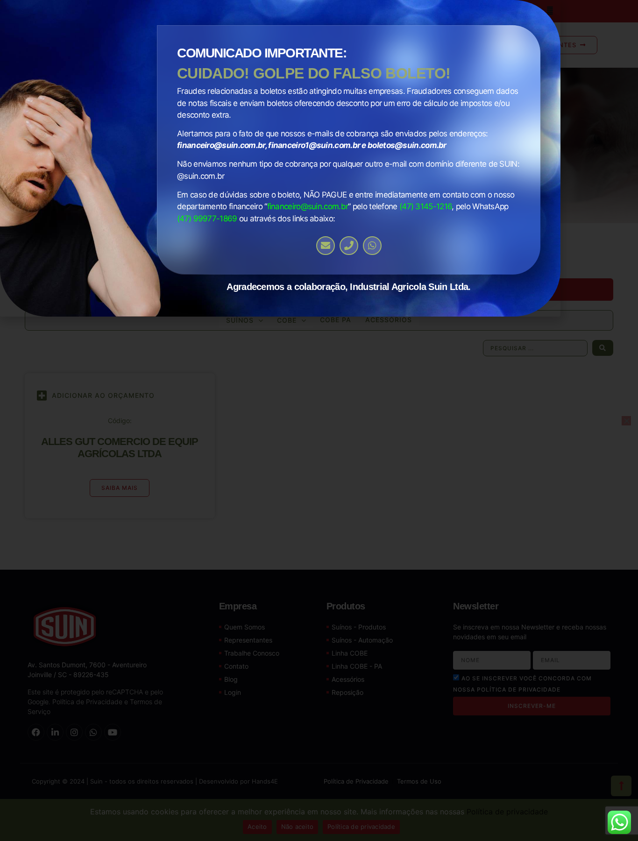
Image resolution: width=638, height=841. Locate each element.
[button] (549, 10)
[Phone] (349, 245)
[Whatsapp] (372, 245)
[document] (319, 420)
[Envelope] (325, 245)
